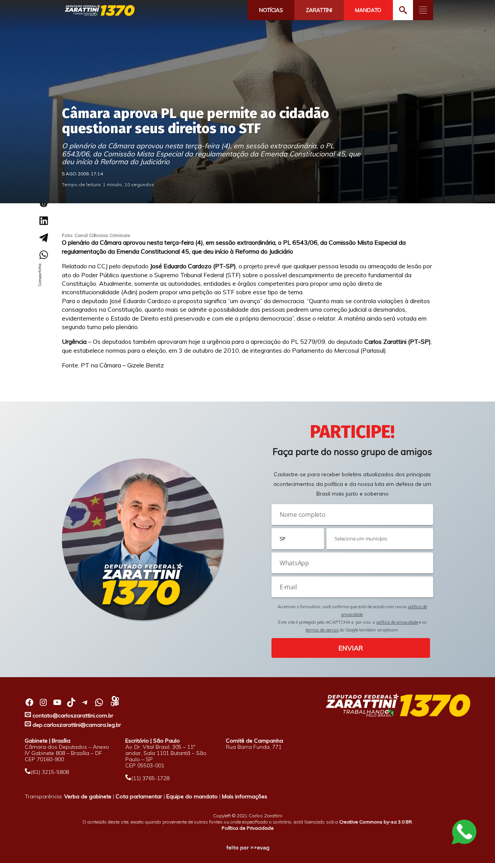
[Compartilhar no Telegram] (43, 238)
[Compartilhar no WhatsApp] (43, 255)
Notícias (271, 10)
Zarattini (319, 10)
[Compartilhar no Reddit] (43, 203)
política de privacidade (397, 622)
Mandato (368, 10)
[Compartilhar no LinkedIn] (43, 220)
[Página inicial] (100, 10)
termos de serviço (322, 630)
